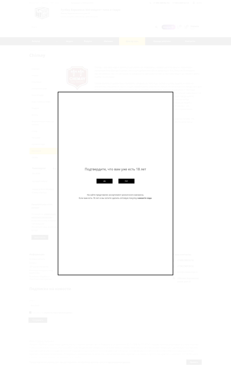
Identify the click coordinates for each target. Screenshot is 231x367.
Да (104, 181)
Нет (126, 181)
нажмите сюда (144, 198)
